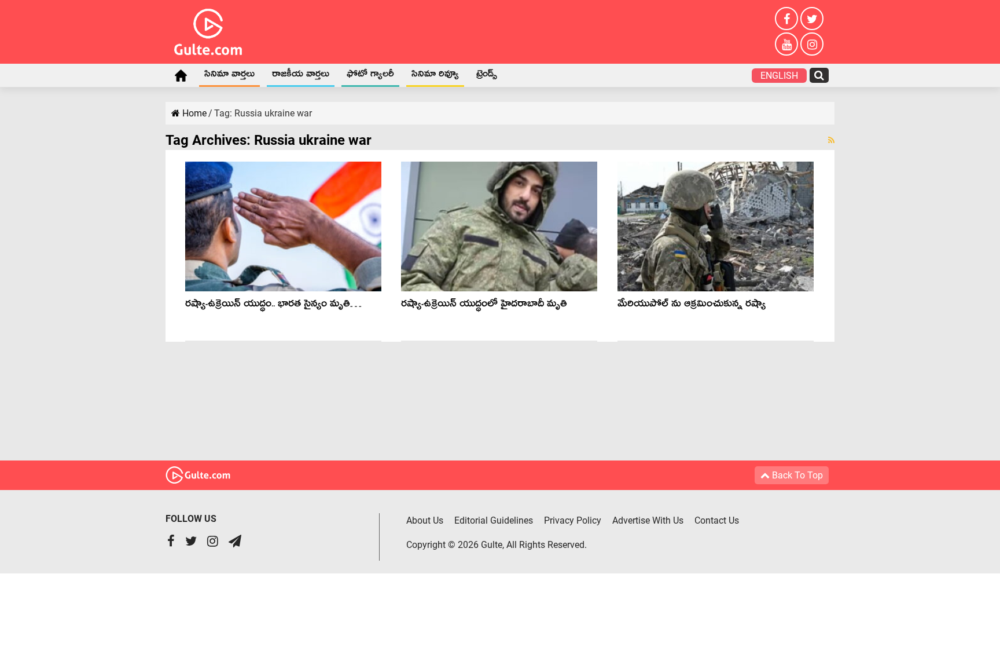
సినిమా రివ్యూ (435, 76)
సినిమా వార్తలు (229, 76)
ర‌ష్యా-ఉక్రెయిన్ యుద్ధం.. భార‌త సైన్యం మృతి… (273, 305)
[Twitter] (811, 18)
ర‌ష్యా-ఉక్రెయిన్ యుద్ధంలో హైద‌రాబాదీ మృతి (484, 305)
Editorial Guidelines (493, 520)
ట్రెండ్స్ (486, 76)
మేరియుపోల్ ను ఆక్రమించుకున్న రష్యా (691, 305)
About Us (424, 520)
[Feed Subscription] (831, 140)
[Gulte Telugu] (208, 29)
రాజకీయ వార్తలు (300, 76)
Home (181, 75)
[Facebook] (786, 18)
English (779, 75)
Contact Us (716, 520)
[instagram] (811, 44)
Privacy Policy (572, 520)
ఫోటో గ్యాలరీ (370, 76)
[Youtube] (786, 44)
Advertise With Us (647, 520)
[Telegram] (235, 542)
